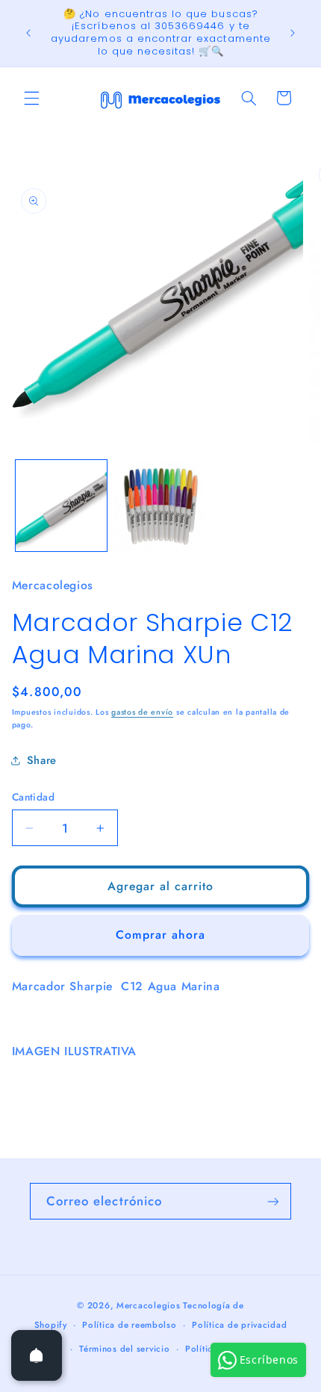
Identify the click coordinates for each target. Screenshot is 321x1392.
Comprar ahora (161, 934)
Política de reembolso (129, 1325)
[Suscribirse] (273, 1201)
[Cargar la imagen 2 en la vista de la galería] (159, 505)
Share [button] (42, 760)
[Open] (36, 1355)
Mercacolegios (148, 1305)
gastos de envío (142, 712)
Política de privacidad (239, 1325)
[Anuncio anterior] (28, 32)
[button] (31, 98)
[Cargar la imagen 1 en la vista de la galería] (61, 505)
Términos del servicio (124, 1349)
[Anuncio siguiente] (292, 32)
